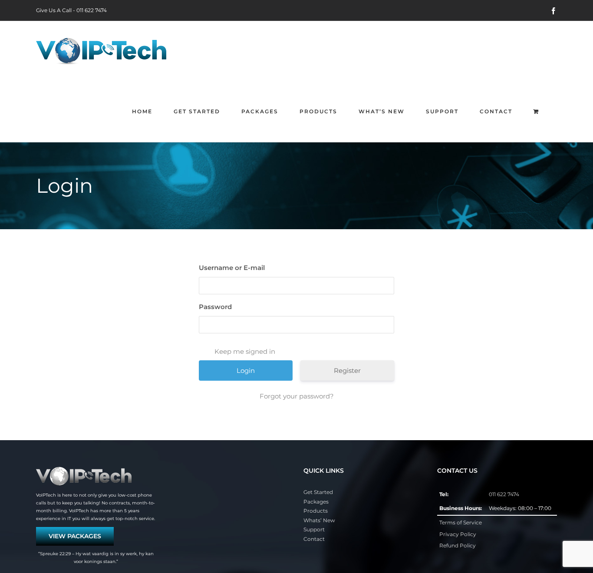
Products (315, 510)
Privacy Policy (457, 534)
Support (314, 529)
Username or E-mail (232, 267)
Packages (316, 501)
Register (347, 370)
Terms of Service (460, 522)
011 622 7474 (91, 10)
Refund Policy (457, 545)
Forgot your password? (297, 396)
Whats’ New (319, 520)
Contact (314, 539)
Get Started (318, 492)
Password (215, 307)
